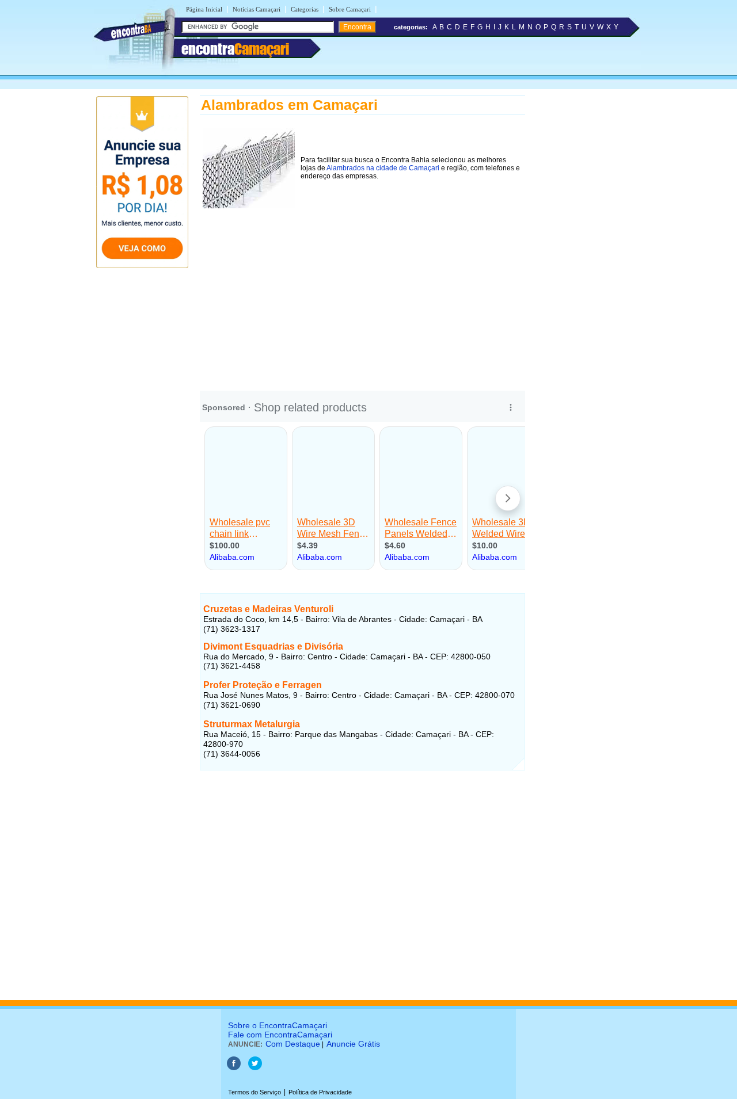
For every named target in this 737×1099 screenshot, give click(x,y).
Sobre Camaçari (350, 9)
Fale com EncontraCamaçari (280, 1034)
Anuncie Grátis (353, 1043)
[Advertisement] (362, 291)
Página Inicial (204, 9)
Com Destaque (292, 1043)
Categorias (304, 9)
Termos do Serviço (254, 1092)
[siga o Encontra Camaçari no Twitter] (255, 1068)
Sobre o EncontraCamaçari (277, 1025)
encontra (235, 49)
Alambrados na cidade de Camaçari (382, 168)
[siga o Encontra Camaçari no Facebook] (234, 1068)
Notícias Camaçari (256, 9)
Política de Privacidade (320, 1092)
